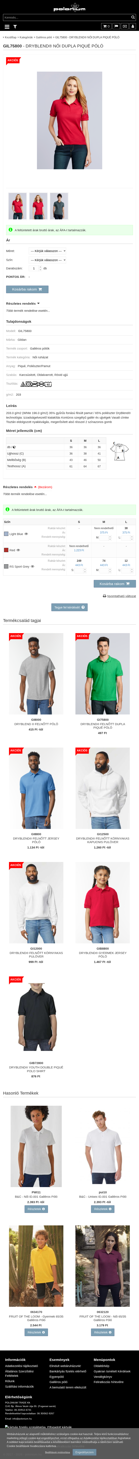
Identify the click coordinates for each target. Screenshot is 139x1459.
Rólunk (10, 1381)
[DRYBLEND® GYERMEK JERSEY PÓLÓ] (102, 942)
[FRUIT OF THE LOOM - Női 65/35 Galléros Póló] (102, 1306)
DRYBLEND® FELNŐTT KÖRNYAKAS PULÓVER (36, 954)
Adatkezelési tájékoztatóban (100, 1438)
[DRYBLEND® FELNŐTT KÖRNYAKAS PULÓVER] (36, 942)
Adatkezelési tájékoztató (21, 1366)
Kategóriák (26, 37)
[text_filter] (15, 26)
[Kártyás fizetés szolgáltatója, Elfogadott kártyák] (38, 1427)
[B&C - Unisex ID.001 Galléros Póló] (102, 1186)
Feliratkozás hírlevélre (109, 1382)
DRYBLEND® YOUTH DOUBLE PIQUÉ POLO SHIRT (36, 1069)
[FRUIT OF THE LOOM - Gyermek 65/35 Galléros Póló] (36, 1306)
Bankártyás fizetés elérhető (67, 1371)
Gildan (22, 340)
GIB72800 (36, 1063)
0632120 (103, 1312)
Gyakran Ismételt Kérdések (112, 1371)
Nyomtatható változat (121, 596)
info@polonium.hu (22, 1418)
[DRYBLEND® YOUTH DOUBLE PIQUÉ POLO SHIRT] (36, 1057)
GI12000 (36, 948)
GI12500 (103, 834)
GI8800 (36, 834)
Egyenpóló (56, 1377)
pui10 (103, 1192)
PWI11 (36, 1192)
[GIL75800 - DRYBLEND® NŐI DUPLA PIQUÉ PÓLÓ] (69, 180)
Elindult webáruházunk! (65, 1366)
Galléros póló (44, 37)
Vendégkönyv (103, 1377)
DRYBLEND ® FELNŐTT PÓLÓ (36, 724)
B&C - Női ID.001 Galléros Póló (36, 1197)
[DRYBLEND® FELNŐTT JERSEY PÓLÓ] (36, 828)
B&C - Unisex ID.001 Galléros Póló (102, 1197)
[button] (27, 289)
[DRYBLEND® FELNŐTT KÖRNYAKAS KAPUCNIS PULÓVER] (102, 828)
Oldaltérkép (101, 1366)
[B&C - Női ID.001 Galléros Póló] (36, 1186)
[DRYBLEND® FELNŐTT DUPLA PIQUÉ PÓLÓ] (102, 713)
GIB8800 (103, 948)
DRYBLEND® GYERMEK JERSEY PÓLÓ (103, 954)
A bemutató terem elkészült (67, 1387)
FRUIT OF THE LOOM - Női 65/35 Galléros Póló (103, 1318)
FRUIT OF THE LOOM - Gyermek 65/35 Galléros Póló (36, 1318)
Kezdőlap (10, 37)
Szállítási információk (19, 1386)
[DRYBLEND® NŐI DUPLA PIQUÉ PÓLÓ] (17, 219)
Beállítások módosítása (57, 1452)
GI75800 (103, 720)
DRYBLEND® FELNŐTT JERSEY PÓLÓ (36, 840)
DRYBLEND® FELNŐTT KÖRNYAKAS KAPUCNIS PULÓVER (102, 840)
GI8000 (36, 720)
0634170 (36, 1312)
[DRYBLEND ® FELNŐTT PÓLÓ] (36, 713)
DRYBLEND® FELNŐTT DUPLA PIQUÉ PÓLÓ (103, 726)
